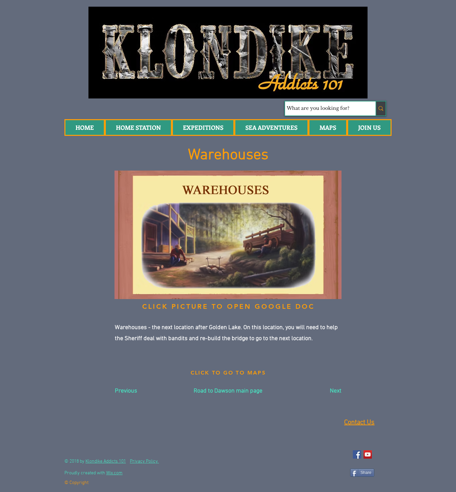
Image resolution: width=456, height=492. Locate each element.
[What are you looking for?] (381, 108)
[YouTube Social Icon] (368, 454)
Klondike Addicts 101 (105, 461)
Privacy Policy (144, 461)
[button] (271, 127)
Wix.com (114, 473)
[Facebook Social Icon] (357, 454)
